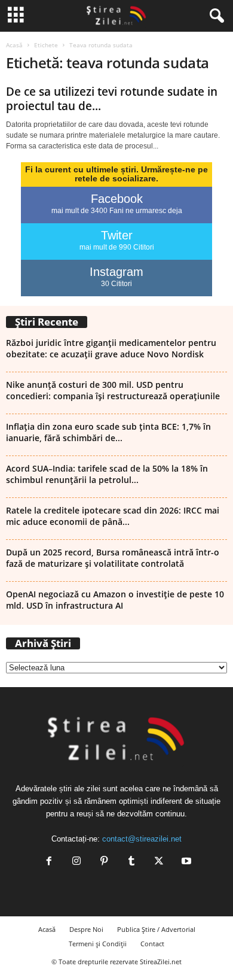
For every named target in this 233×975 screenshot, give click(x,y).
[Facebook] (49, 862)
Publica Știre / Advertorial (156, 929)
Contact (152, 943)
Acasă (14, 45)
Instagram (116, 271)
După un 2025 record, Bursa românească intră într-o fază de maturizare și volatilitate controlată (112, 557)
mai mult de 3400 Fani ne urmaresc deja (116, 210)
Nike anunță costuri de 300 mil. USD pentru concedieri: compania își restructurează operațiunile (113, 390)
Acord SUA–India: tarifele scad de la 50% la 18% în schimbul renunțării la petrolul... (107, 474)
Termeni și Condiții (98, 943)
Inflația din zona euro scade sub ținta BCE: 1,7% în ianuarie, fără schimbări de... (108, 432)
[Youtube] (185, 862)
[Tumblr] (131, 862)
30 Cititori (116, 284)
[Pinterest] (104, 862)
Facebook (117, 198)
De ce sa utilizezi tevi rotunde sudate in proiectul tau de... (111, 99)
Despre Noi (86, 929)
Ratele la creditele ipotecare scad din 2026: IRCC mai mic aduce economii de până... (112, 516)
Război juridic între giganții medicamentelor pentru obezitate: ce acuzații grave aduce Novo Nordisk (111, 348)
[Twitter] (159, 862)
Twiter (117, 235)
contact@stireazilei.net (142, 838)
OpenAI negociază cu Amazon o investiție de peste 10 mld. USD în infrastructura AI (115, 599)
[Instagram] (76, 862)
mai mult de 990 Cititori (116, 247)
